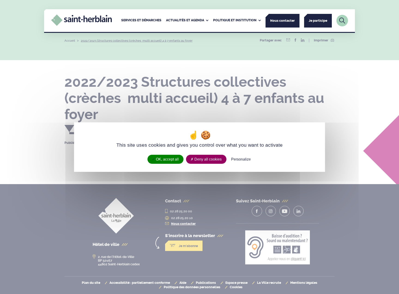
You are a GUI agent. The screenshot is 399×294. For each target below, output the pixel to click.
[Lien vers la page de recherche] (342, 20)
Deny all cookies (207, 159)
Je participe (318, 21)
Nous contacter (282, 21)
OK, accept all (167, 159)
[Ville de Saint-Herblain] (81, 24)
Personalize (241, 159)
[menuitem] (141, 20)
